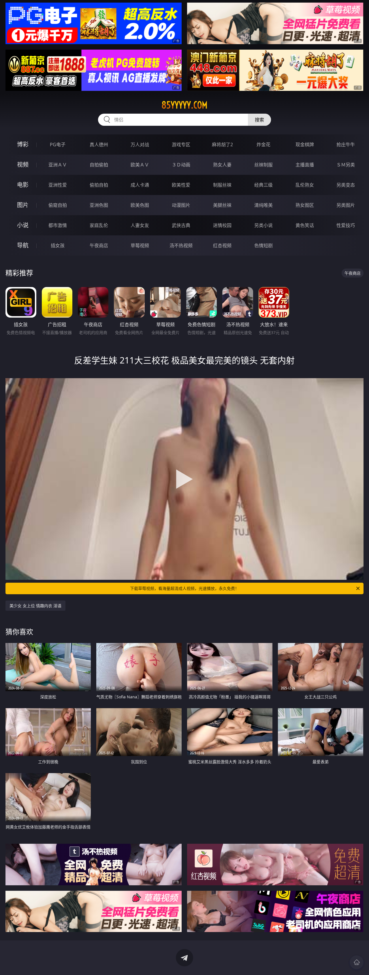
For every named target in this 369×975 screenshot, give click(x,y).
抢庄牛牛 (345, 144)
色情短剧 (263, 245)
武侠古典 (181, 225)
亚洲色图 (99, 205)
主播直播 (304, 165)
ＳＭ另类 (345, 165)
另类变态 (345, 185)
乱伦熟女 (304, 185)
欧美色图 (140, 205)
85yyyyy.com (184, 105)
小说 (23, 225)
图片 (23, 205)
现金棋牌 (304, 144)
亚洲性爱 (57, 185)
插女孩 (58, 245)
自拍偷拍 (99, 165)
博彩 (23, 144)
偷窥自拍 (57, 205)
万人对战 (140, 144)
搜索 (259, 120)
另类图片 (345, 205)
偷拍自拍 (99, 185)
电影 (23, 185)
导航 (23, 245)
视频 (23, 164)
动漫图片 (181, 205)
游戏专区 (181, 144)
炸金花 (263, 144)
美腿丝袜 (222, 205)
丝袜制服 (263, 165)
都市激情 (57, 225)
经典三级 (263, 185)
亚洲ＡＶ (57, 165)
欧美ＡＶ (140, 165)
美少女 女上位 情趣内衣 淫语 (35, 605)
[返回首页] (357, 962)
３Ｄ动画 (181, 165)
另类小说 (263, 225)
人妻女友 (140, 225)
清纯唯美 (263, 205)
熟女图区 (304, 205)
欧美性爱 (181, 185)
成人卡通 (140, 185)
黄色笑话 (304, 225)
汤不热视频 (181, 245)
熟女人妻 (222, 165)
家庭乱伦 (99, 225)
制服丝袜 (222, 185)
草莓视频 (140, 245)
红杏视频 (222, 245)
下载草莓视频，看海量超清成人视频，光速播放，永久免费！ (184, 588)
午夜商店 (99, 245)
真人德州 (99, 144)
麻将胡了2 (222, 144)
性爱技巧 (345, 225)
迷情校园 (222, 225)
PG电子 (57, 144)
